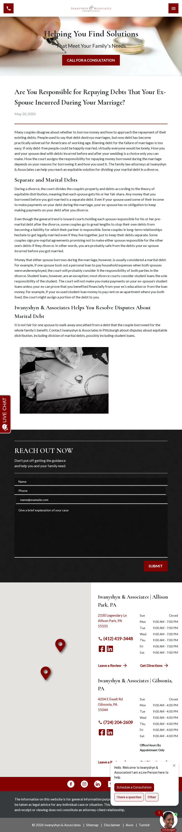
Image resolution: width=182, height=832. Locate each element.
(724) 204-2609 (118, 722)
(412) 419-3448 (118, 638)
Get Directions (151, 665)
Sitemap (92, 825)
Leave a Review (109, 665)
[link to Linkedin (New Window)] (110, 648)
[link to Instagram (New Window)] (84, 784)
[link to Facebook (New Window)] (102, 648)
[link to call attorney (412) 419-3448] (9, 8)
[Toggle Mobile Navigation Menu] (173, 8)
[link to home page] (91, 8)
